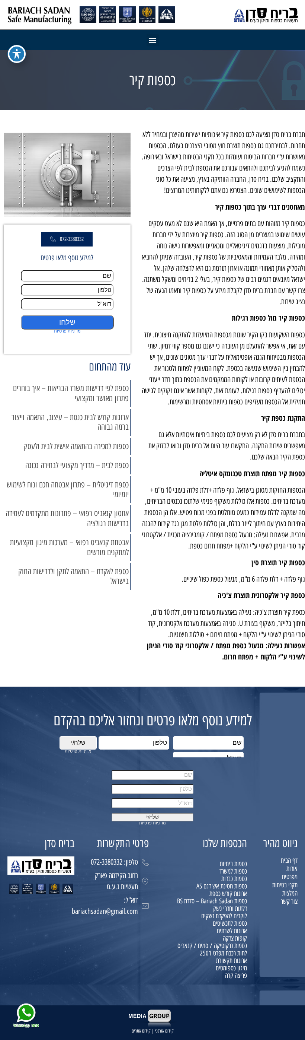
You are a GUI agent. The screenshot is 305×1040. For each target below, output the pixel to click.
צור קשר (289, 901)
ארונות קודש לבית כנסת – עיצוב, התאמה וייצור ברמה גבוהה (70, 422)
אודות (292, 869)
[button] (153, 40)
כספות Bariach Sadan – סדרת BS (212, 901)
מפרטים (290, 877)
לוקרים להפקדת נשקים (224, 916)
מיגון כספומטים (231, 968)
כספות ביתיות (233, 864)
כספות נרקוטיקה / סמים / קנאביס (212, 946)
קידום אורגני (164, 1031)
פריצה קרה (236, 975)
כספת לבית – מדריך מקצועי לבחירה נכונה (77, 465)
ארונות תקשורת (231, 960)
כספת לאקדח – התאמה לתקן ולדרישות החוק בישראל (73, 576)
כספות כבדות (234, 878)
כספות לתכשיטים (230, 923)
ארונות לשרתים (232, 931)
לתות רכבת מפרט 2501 (223, 953)
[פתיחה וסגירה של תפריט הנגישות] (17, 54)
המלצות (290, 893)
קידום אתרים (141, 1031)
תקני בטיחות (285, 885)
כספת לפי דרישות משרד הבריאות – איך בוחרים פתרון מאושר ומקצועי (71, 393)
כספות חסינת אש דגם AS (221, 886)
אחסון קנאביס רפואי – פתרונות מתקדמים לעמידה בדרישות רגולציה (67, 518)
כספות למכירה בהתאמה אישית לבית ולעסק (76, 446)
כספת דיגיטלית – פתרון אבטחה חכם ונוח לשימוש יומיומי (68, 489)
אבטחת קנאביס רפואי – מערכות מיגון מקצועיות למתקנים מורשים (69, 547)
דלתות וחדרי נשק (230, 908)
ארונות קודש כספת (228, 893)
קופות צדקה (235, 938)
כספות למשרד (233, 871)
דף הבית (289, 860)
